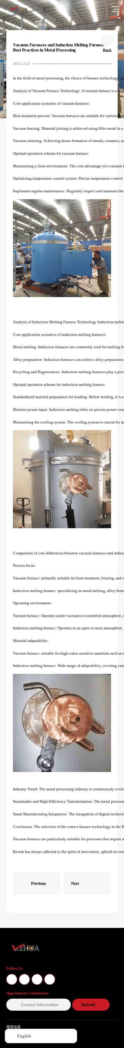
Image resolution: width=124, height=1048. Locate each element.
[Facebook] (11, 979)
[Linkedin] (49, 979)
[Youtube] (37, 979)
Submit (88, 1004)
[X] (24, 979)
